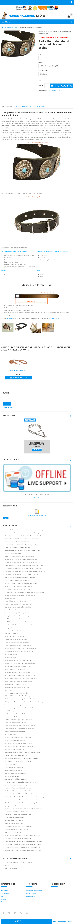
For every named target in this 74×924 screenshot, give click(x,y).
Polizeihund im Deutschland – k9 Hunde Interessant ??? (21, 559)
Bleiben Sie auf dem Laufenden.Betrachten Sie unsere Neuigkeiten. (24, 536)
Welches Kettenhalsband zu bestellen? (16, 812)
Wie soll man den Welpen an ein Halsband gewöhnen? (21, 678)
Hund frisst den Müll (11, 764)
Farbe (40, 54)
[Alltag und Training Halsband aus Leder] (37, 222)
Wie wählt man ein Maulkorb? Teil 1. (15, 684)
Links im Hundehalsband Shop (13, 553)
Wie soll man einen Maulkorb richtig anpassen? (18, 681)
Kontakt (3, 902)
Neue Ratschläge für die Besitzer (14, 818)
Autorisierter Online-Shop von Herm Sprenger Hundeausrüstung (24, 530)
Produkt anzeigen (20, 378)
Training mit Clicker (10, 734)
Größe (40, 62)
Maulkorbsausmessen (11, 868)
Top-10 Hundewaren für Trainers (14, 619)
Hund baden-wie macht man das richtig (16, 640)
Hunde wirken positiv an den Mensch (15, 723)
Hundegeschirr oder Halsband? (14, 767)
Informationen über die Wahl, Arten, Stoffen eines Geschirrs (22, 835)
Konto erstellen (30, 896)
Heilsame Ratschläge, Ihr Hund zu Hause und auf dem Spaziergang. (24, 797)
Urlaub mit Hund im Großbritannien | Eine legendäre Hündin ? (23, 568)
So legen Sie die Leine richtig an (14, 821)
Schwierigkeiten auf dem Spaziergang (16, 785)
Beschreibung (7, 107)
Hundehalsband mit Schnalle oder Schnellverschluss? (20, 726)
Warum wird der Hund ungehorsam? (15, 740)
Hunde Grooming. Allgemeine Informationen (18, 645)
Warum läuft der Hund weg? (13, 705)
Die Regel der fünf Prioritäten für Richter (17, 714)
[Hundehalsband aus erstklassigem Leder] (37, 168)
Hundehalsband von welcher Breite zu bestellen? (19, 728)
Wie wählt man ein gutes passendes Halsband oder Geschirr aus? (24, 850)
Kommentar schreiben (55, 90)
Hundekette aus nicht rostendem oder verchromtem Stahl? (22, 800)
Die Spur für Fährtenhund (12, 717)
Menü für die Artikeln (11, 654)
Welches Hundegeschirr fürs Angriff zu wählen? (19, 708)
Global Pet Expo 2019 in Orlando (14, 637)
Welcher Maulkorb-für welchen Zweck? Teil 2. (18, 666)
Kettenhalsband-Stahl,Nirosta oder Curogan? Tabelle (20, 648)
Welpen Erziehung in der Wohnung (15, 669)
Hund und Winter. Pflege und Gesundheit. (17, 642)
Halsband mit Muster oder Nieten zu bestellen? (18, 761)
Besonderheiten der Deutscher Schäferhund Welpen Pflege (22, 752)
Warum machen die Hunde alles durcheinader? (18, 737)
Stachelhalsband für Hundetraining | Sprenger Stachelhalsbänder (24, 565)
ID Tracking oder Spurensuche (13, 770)
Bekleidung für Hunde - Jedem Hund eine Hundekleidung (22, 533)
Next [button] (71, 436)
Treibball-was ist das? (11, 657)
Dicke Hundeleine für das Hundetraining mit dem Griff (18, 371)
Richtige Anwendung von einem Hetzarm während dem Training (24, 702)
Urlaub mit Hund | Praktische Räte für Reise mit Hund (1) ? (21, 574)
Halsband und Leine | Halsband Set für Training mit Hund (21, 545)
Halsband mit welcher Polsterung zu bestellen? (18, 826)
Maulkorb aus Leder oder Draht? (14, 832)
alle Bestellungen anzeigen (34, 890)
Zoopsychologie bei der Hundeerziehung (17, 616)
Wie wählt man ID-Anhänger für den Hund (17, 687)
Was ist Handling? (10, 598)
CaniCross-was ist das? (11, 634)
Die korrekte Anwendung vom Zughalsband (17, 589)
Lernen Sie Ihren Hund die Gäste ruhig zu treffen (19, 651)
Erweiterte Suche (8, 407)
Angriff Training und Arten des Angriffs (16, 711)
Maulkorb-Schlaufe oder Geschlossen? (16, 773)
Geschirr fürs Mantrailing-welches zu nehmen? (18, 720)
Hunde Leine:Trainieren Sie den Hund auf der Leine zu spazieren (23, 844)
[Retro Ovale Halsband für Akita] (21, 327)
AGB (2, 896)
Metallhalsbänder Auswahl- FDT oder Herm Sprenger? (21, 803)
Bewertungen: (42, 90)
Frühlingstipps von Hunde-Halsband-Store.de (18, 542)
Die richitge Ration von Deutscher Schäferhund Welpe (20, 782)
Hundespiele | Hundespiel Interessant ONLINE (18, 580)
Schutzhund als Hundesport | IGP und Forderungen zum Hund (23, 562)
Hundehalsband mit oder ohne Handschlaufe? (18, 838)
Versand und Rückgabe (24, 107)
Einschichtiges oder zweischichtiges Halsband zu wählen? (21, 758)
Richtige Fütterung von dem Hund (15, 731)
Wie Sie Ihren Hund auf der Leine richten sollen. (19, 814)
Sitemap (3, 899)
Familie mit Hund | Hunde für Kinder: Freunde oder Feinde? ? (22, 539)
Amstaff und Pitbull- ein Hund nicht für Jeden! (18, 625)
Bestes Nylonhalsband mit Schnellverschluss (18, 788)
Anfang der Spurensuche (12, 628)
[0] (68, 17)
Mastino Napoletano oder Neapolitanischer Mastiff (19, 699)
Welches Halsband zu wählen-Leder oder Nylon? (19, 746)
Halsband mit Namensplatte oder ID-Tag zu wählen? (20, 794)
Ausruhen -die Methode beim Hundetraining (18, 604)
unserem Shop (54, 318)
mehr (6, 518)
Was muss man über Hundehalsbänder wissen (18, 586)
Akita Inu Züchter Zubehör (11, 27)
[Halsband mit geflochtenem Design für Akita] (34, 327)
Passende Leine (43, 70)
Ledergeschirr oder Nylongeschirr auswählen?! (18, 607)
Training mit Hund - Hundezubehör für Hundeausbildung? (21, 583)
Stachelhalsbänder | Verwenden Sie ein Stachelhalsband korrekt (23, 841)
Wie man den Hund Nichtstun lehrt (15, 749)
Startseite (2, 27)
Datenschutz (5, 893)
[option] (37, 436)
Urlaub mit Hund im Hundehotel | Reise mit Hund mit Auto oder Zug (25, 571)
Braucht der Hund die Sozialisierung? (15, 631)
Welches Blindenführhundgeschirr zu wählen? (18, 743)
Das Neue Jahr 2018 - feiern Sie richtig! (16, 755)
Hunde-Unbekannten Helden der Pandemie (17, 548)
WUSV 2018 (8, 690)
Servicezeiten (37, 497)
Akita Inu (9, 318)
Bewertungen (40, 107)
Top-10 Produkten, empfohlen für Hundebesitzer (19, 622)
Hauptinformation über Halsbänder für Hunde (18, 862)
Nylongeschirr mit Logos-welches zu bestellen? (18, 806)
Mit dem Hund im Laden (12, 776)
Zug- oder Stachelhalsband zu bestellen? (16, 779)
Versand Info (4, 890)
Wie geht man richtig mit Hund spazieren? (17, 613)
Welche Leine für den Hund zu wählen (16, 610)
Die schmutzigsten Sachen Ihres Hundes (16, 693)
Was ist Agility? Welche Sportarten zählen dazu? (18, 660)
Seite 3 (7, 865)
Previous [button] (3, 436)
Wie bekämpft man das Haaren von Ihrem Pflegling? (20, 675)
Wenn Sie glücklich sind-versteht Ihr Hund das (18, 672)
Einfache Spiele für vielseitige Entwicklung (17, 696)
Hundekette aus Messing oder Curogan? (16, 829)
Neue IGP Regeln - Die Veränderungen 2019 (18, 601)
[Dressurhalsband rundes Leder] (7, 327)
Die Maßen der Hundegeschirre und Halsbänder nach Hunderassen (24, 592)
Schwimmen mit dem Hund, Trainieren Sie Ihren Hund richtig (22, 847)
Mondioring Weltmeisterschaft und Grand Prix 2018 (20, 595)
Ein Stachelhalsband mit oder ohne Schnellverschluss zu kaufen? (23, 791)
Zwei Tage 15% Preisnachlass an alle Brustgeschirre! (20, 577)
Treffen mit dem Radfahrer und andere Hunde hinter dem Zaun (23, 809)
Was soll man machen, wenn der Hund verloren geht (20, 663)
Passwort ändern (31, 893)
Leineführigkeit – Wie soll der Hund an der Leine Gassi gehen (22, 551)
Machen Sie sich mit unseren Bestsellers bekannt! (19, 556)
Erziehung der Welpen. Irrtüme (14, 823)
